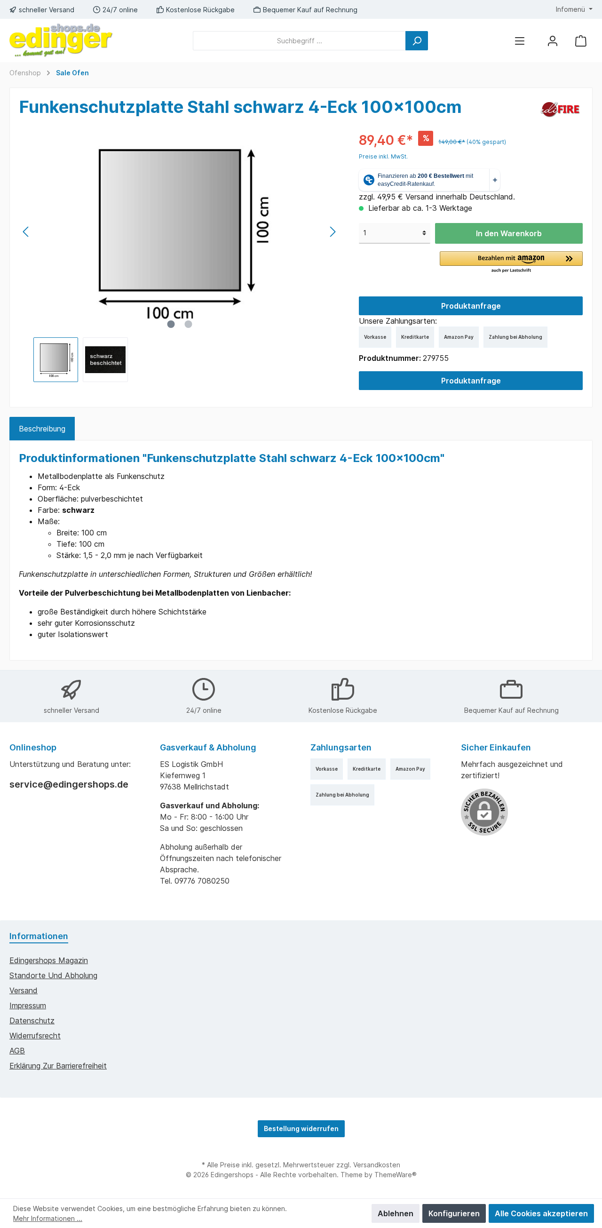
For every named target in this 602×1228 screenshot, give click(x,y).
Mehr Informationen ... (47, 1218)
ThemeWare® (395, 1175)
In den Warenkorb (509, 233)
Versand (23, 990)
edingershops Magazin (48, 960)
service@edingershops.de (68, 784)
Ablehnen (395, 1213)
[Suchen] (416, 40)
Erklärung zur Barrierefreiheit (58, 1065)
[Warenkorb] (581, 40)
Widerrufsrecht (35, 1035)
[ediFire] (560, 108)
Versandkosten (376, 1165)
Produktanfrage (471, 306)
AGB (17, 1050)
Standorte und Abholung (53, 975)
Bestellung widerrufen (301, 1128)
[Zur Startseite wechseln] (61, 40)
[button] (511, 262)
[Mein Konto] (552, 40)
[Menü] (519, 40)
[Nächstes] (332, 231)
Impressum (27, 1005)
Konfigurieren (454, 1213)
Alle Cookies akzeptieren (541, 1213)
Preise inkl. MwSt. (383, 156)
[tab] (42, 428)
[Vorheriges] (26, 231)
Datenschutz (32, 1020)
